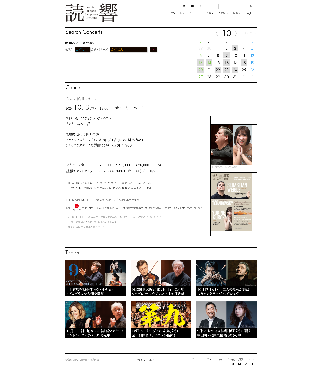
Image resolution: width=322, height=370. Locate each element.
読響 (235, 13)
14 (209, 62)
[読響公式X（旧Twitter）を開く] (184, 6)
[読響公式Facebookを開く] (208, 6)
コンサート (176, 13)
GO (153, 49)
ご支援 (222, 13)
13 (200, 62)
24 (235, 69)
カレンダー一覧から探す (82, 43)
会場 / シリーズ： (100, 49)
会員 (208, 13)
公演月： (69, 49)
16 (226, 62)
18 (244, 62)
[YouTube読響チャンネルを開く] (192, 6)
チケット (194, 13)
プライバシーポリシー (147, 360)
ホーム (185, 359)
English (250, 13)
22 (218, 69)
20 (200, 69)
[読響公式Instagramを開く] (200, 6)
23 (226, 69)
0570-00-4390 (110, 171)
